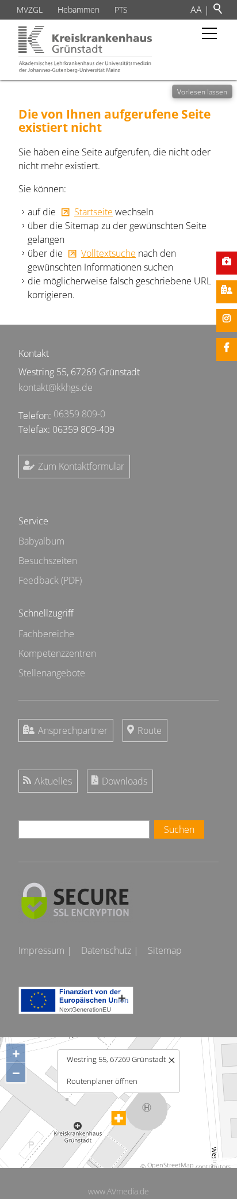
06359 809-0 (79, 414)
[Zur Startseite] (85, 49)
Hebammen (79, 9)
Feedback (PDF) (50, 580)
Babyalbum (41, 541)
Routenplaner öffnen (102, 1081)
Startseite (93, 211)
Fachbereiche (46, 633)
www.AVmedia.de (118, 1191)
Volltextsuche (108, 253)
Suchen (179, 829)
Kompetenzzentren (57, 653)
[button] (209, 33)
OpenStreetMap (170, 1164)
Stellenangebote (51, 673)
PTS (121, 9)
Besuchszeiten (47, 560)
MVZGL (30, 9)
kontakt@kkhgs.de (55, 387)
